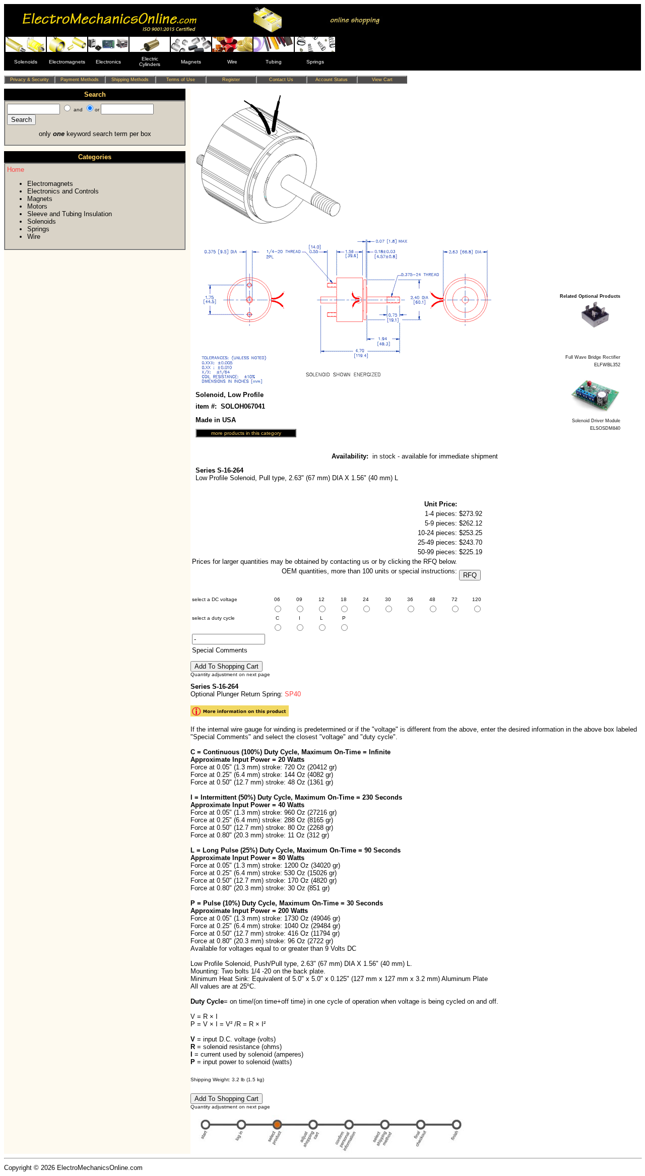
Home (15, 169)
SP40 (293, 694)
